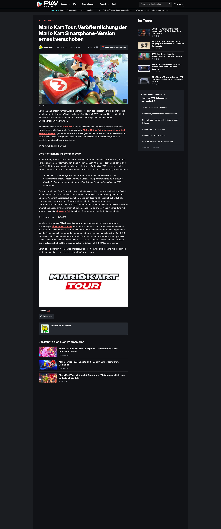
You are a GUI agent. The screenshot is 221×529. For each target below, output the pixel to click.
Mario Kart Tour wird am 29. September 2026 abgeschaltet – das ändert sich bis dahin (92, 376)
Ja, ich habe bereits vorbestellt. (155, 107)
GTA (75, 4)
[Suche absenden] (169, 4)
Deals (114, 4)
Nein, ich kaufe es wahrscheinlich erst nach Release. (160, 121)
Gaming (64, 4)
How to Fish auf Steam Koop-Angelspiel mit (114, 10)
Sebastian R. (49, 47)
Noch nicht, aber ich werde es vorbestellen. (160, 113)
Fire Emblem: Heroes (62, 226)
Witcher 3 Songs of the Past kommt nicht (76, 10)
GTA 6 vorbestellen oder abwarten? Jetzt (152, 10)
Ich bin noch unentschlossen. (154, 129)
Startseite (42, 20)
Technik (103, 4)
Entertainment (88, 4)
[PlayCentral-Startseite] (47, 4)
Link (48, 310)
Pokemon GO (63, 211)
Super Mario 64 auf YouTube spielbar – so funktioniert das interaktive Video (88, 350)
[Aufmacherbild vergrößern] (83, 79)
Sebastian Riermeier (61, 325)
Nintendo (67, 126)
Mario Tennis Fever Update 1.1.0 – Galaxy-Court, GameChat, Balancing (89, 363)
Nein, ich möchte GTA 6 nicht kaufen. (157, 142)
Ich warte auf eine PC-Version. (154, 135)
